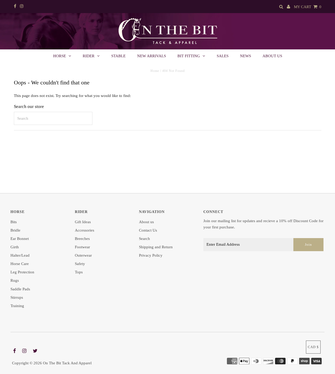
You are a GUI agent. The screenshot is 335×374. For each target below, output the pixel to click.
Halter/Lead (20, 255)
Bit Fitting (188, 56)
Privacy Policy (151, 255)
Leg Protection (22, 272)
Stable (118, 56)
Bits (13, 222)
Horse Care (19, 264)
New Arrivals (151, 56)
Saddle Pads (20, 289)
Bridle (15, 230)
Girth (14, 247)
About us (272, 56)
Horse (59, 56)
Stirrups (16, 297)
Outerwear (83, 255)
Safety (80, 264)
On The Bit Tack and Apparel (67, 363)
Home (154, 71)
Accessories (84, 230)
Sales (222, 56)
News (245, 56)
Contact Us (148, 230)
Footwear (82, 247)
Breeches (82, 239)
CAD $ (313, 347)
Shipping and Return (156, 247)
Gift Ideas (83, 222)
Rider (88, 56)
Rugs (14, 280)
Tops (79, 272)
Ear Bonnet (19, 239)
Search (144, 239)
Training (17, 306)
